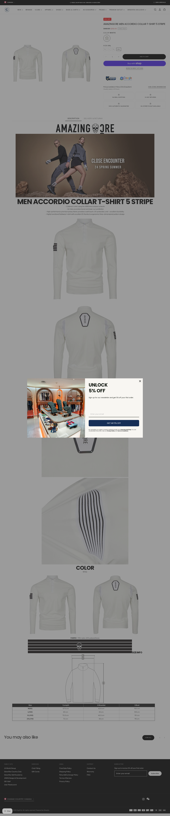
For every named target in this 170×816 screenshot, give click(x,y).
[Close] (140, 381)
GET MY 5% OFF (114, 423)
